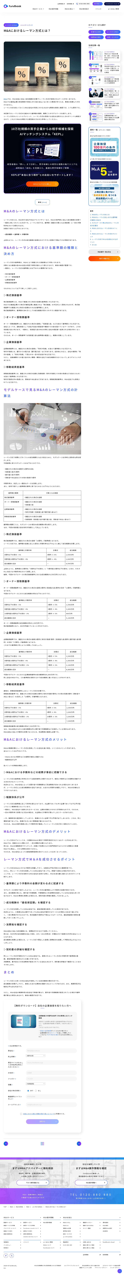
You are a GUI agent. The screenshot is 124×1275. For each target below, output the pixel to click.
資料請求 (105, 1222)
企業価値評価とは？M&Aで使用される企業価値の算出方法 (111, 117)
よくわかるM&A (11, 25)
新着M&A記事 (96, 32)
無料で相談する (104, 258)
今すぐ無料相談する (32, 1183)
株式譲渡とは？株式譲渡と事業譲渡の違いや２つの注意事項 (111, 81)
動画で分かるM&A (88, 1225)
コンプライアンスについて (71, 1265)
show (44, 202)
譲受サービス (27, 1222)
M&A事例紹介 (84, 9)
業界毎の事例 (96, 37)
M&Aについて (47, 1245)
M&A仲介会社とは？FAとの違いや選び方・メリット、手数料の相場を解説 (112, 69)
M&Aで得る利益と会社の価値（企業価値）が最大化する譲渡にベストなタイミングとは (6, 1143)
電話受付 (66, 1242)
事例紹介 (6, 1242)
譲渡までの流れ (8, 1231)
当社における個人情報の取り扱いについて (38, 1114)
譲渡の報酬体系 (8, 1234)
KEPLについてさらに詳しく (42, 184)
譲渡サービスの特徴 (9, 1225)
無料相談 (97, 4)
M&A (5, 99)
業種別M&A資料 (107, 1228)
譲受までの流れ (27, 1231)
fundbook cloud (112, 4)
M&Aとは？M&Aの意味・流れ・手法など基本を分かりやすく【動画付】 (111, 57)
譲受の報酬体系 (27, 1234)
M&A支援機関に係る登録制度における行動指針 (47, 1265)
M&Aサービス (37, 9)
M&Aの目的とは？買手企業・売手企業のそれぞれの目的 (111, 106)
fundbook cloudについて (31, 1228)
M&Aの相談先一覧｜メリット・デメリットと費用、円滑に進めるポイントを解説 (111, 94)
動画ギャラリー (88, 1222)
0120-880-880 (84, 4)
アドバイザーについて (10, 1228)
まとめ (93, 245)
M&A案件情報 (53, 9)
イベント (98, 9)
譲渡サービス (8, 1222)
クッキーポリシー (115, 1267)
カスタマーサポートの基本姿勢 (111, 1265)
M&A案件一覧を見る (104, 252)
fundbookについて (49, 1248)
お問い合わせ (87, 1242)
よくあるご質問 (113, 9)
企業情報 (60, 4)
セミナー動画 (87, 1228)
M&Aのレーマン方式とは (100, 214)
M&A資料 (105, 1225)
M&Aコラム (66, 1222)
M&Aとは (66, 1225)
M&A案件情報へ (91, 1183)
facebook (6, 1255)
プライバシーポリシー (101, 1267)
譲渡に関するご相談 (88, 1245)
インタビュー (7, 1245)
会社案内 (105, 1231)
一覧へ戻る (42, 1143)
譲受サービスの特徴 (29, 1225)
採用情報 (69, 4)
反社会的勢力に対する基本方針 (91, 1265)
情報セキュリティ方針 (85, 1267)
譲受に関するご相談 (88, 1248)
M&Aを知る (69, 9)
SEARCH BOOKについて (30, 1236)
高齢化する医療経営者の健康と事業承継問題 (79, 1143)
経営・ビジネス (112, 37)
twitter (11, 1255)
